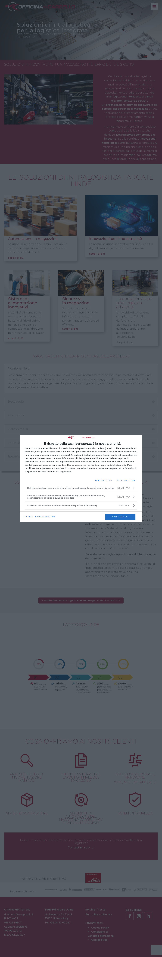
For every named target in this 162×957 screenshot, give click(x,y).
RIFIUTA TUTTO (103, 480)
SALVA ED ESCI (120, 517)
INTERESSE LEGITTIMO (45, 517)
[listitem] (81, 505)
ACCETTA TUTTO (126, 480)
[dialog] (81, 478)
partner (29, 517)
